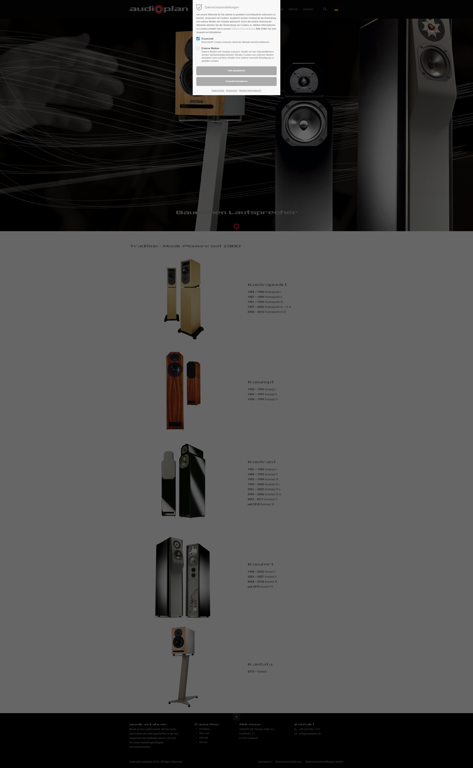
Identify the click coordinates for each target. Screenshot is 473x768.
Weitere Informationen (250, 90)
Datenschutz (218, 90)
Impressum (231, 90)
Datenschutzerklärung (243, 28)
